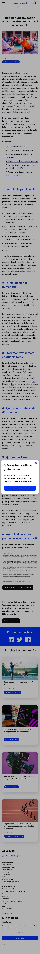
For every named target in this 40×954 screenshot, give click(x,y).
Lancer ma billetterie (20, 488)
